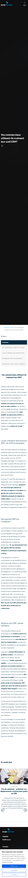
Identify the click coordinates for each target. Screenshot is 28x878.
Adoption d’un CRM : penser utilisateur (13, 364)
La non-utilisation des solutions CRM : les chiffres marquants (14, 353)
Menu (24, 5)
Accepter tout (14, 866)
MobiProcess (6, 839)
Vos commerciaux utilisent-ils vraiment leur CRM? (14, 347)
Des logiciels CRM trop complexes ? (12, 358)
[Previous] (2, 810)
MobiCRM (5, 836)
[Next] (25, 810)
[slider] (14, 792)
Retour (4, 336)
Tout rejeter (14, 874)
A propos (5, 846)
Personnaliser (14, 870)
